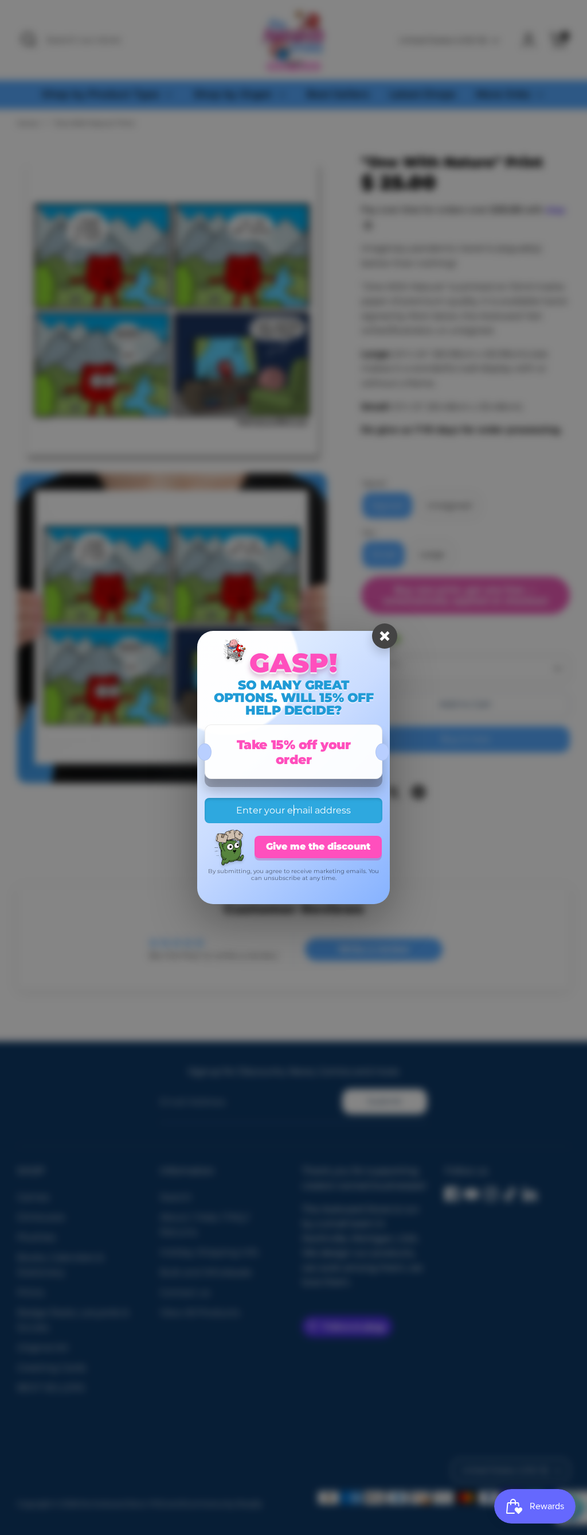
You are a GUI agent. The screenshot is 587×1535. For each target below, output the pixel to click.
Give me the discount (318, 846)
